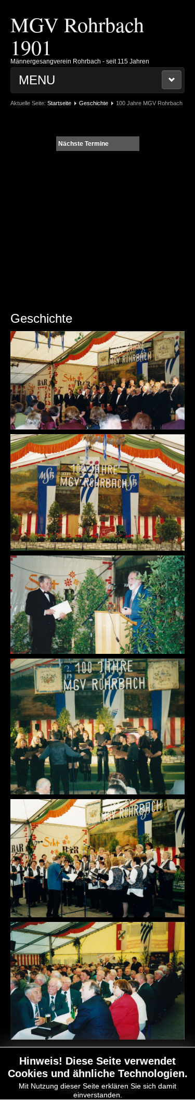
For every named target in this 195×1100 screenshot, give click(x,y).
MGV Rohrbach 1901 (77, 35)
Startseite (59, 103)
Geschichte (93, 103)
